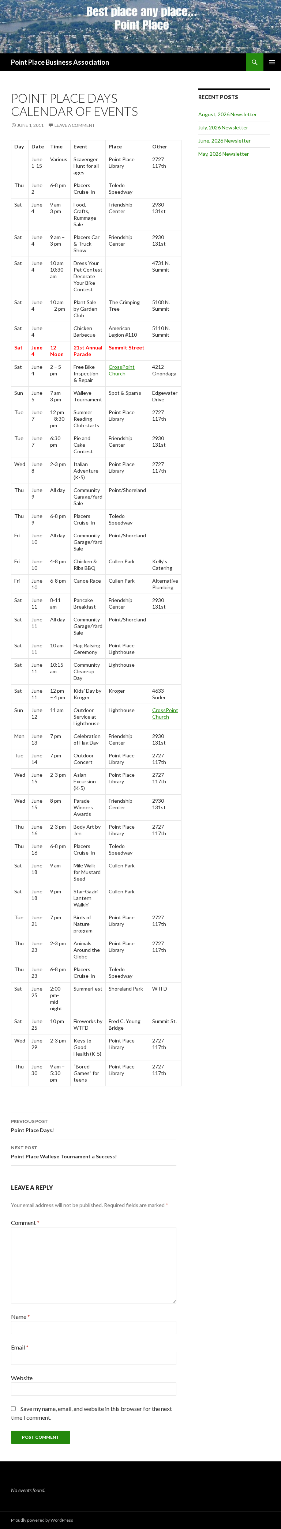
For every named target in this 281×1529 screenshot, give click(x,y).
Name (20, 1316)
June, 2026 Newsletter (224, 140)
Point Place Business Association (60, 62)
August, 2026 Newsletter (227, 114)
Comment (25, 1222)
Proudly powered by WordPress (42, 1520)
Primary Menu (272, 62)
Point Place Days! (32, 1126)
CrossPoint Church (122, 370)
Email (20, 1347)
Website (22, 1377)
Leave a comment (75, 125)
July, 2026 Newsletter (223, 127)
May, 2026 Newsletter (223, 154)
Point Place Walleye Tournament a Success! (64, 1152)
